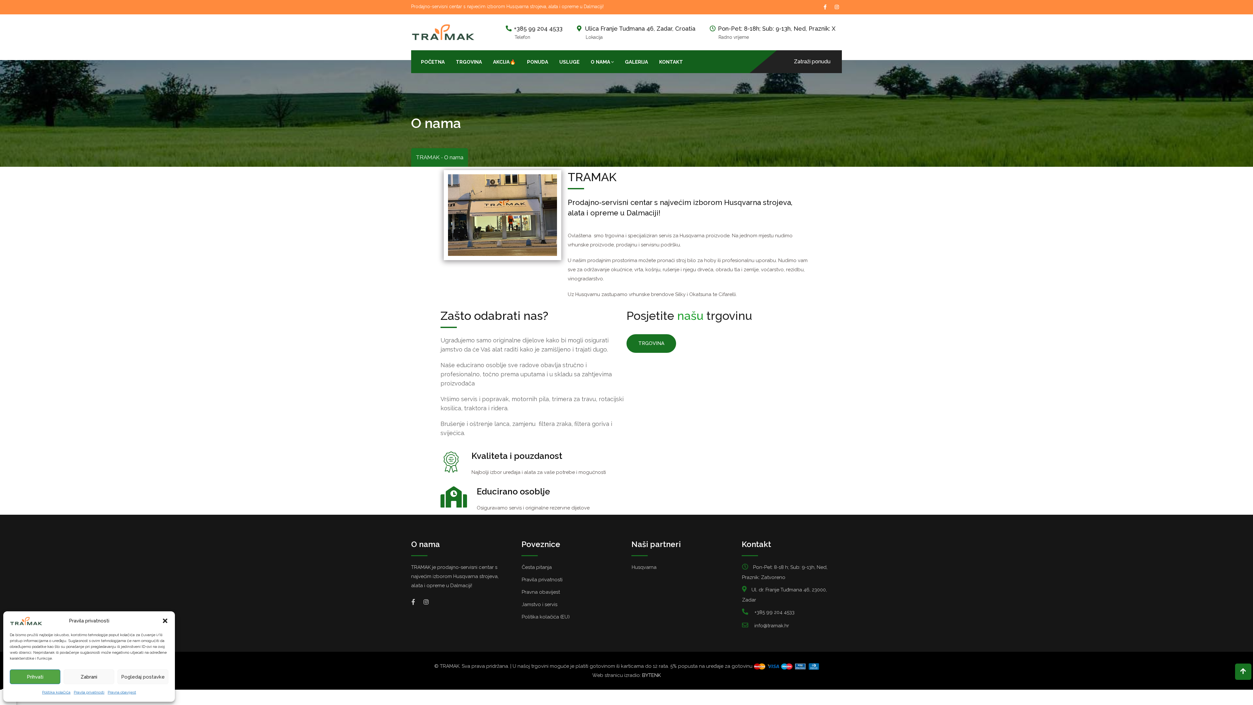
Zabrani (89, 677)
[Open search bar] (694, 61)
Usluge (569, 62)
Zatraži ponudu (812, 61)
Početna (433, 62)
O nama (600, 62)
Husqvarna (644, 567)
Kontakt (671, 62)
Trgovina (469, 62)
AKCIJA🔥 (504, 62)
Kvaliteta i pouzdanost (517, 456)
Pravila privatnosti (89, 692)
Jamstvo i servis (539, 604)
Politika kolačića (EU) (546, 617)
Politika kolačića (56, 692)
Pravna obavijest (122, 692)
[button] (165, 621)
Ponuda (537, 62)
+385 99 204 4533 (538, 28)
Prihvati (35, 677)
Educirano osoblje (513, 491)
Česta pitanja (537, 567)
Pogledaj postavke (143, 677)
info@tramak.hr (771, 626)
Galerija (636, 62)
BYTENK (651, 675)
